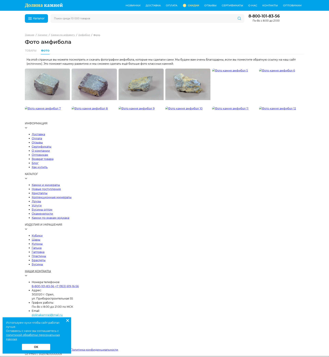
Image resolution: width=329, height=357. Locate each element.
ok (36, 347)
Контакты (270, 5)
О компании (41, 150)
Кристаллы (39, 193)
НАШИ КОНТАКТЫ (38, 271)
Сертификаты (232, 5)
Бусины (37, 264)
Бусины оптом (42, 209)
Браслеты (39, 260)
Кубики (37, 235)
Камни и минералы (46, 185)
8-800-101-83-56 (264, 16)
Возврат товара (42, 159)
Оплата (171, 5)
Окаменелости (42, 213)
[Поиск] (239, 18)
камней (44, 5)
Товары (30, 50)
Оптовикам (292, 5)
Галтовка (38, 252)
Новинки (133, 5)
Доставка (153, 5)
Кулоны (37, 243)
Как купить (40, 167)
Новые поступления (46, 189)
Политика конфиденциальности (94, 349)
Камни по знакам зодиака (50, 217)
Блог (35, 163)
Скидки (193, 5)
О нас (252, 5)
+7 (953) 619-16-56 (67, 286)
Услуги (37, 205)
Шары (36, 239)
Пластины (39, 256)
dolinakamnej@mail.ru (47, 315)
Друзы (36, 201)
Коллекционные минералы (52, 197)
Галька (36, 248)
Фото (45, 50)
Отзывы (210, 5)
